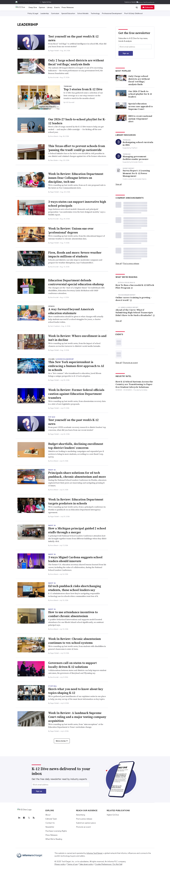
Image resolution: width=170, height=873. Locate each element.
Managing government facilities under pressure (135, 158)
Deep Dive (33, 7)
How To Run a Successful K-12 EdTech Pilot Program (135, 286)
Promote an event (130, 362)
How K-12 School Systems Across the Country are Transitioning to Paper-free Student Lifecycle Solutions (134, 384)
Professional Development (112, 13)
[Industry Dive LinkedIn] (19, 817)
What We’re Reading (53, 839)
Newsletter (49, 827)
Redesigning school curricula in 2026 (138, 143)
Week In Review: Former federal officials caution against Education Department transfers (76, 394)
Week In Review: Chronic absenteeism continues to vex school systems (74, 641)
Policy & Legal (33, 13)
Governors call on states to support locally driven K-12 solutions (72, 665)
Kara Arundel (54, 77)
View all (119, 184)
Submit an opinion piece (86, 823)
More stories (61, 741)
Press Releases (68, 7)
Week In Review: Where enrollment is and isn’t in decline (77, 338)
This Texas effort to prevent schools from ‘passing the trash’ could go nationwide (76, 148)
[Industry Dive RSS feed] (33, 817)
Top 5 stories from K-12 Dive (83, 89)
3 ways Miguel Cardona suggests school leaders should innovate (75, 559)
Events (57, 7)
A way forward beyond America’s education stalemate (71, 311)
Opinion (42, 7)
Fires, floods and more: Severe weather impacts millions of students (75, 254)
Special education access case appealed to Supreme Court (140, 106)
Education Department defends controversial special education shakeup (76, 282)
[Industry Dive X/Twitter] (28, 817)
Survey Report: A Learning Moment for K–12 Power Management (136, 173)
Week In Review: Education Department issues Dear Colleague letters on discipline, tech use (75, 178)
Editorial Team (51, 819)
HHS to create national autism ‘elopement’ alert (140, 119)
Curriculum (55, 13)
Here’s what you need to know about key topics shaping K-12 (75, 691)
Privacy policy (60, 864)
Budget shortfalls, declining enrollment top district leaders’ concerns (75, 446)
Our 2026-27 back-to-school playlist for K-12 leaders (77, 121)
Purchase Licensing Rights (56, 831)
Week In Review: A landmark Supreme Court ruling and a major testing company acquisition (77, 717)
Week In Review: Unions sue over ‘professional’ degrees (71, 230)
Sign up (126, 53)
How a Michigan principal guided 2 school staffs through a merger (77, 530)
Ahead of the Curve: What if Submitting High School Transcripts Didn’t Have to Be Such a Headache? (134, 312)
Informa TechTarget (94, 853)
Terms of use (72, 864)
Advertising (80, 815)
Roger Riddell (54, 50)
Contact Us (50, 823)
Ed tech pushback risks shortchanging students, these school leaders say (74, 588)
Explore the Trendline (49, 107)
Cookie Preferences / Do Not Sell (108, 864)
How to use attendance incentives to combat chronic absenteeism (73, 614)
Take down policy (86, 864)
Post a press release (131, 263)
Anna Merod (54, 136)
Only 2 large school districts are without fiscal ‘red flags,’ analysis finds (76, 62)
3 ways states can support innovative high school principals (77, 204)
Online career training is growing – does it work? (134, 299)
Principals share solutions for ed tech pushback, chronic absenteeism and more (77, 475)
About (47, 815)
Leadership (44, 13)
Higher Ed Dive (46, 2)
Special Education (68, 13)
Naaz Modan (54, 160)
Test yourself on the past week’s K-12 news (73, 38)
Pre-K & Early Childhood (133, 13)
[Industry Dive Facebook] (24, 817)
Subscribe (149, 7)
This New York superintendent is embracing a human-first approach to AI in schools (76, 366)
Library (50, 7)
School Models (82, 13)
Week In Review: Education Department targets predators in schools (75, 501)
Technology (95, 13)
